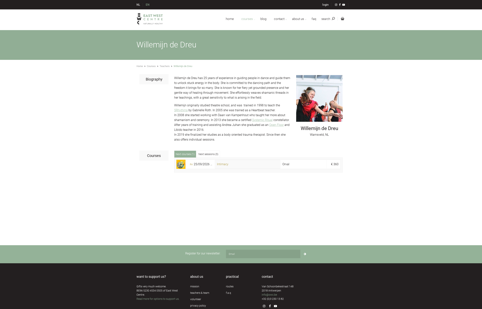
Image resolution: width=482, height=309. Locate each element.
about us (298, 19)
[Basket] (341, 18)
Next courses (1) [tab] (185, 154)
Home (140, 66)
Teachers (165, 66)
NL (138, 4)
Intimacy (222, 164)
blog (263, 19)
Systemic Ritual (262, 120)
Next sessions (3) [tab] (208, 154)
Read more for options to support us (158, 298)
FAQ (314, 19)
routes (229, 286)
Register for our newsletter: (202, 253)
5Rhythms (181, 110)
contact (279, 19)
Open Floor (276, 125)
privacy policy (198, 305)
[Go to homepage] (150, 19)
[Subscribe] (305, 254)
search (326, 19)
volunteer (195, 299)
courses (247, 19)
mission (194, 286)
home (230, 19)
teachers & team (199, 292)
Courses (151, 66)
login (325, 4)
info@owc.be (269, 294)
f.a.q (228, 292)
